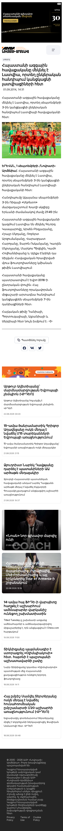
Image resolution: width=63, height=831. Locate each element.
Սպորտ (6, 60)
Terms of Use (25, 818)
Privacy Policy (11, 818)
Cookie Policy (37, 818)
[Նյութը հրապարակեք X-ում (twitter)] (40, 348)
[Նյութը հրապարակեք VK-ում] (32, 348)
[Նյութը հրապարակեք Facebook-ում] (24, 348)
